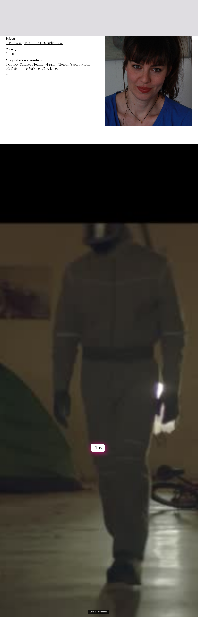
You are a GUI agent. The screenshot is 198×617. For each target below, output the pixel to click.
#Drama (50, 64)
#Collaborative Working (23, 69)
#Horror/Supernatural (73, 64)
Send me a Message (98, 612)
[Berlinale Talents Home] (11, 5)
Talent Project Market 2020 (43, 43)
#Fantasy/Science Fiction (24, 64)
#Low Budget (51, 69)
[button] (189, 5)
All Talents (24, 5)
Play (97, 447)
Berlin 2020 (14, 43)
